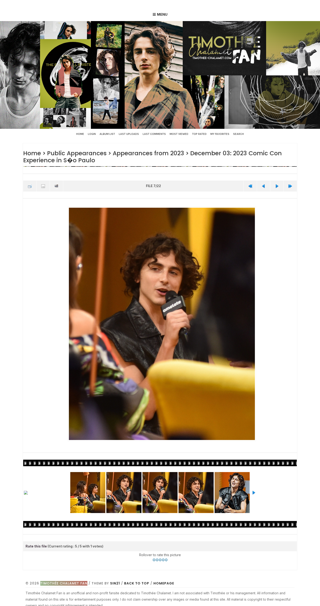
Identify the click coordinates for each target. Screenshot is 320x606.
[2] (157, 558)
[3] (160, 558)
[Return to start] (250, 185)
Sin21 (115, 582)
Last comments (154, 134)
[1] (154, 558)
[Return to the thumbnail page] (30, 185)
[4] (163, 558)
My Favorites (219, 134)
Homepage (163, 582)
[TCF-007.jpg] (161, 322)
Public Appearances (75, 153)
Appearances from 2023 (144, 153)
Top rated (199, 134)
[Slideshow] (56, 185)
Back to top (136, 582)
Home (80, 134)
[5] (166, 558)
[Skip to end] (290, 185)
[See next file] (277, 185)
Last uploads (129, 134)
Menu (162, 14)
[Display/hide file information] (43, 185)
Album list (107, 134)
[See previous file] (263, 185)
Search (238, 134)
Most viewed (179, 134)
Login (92, 134)
